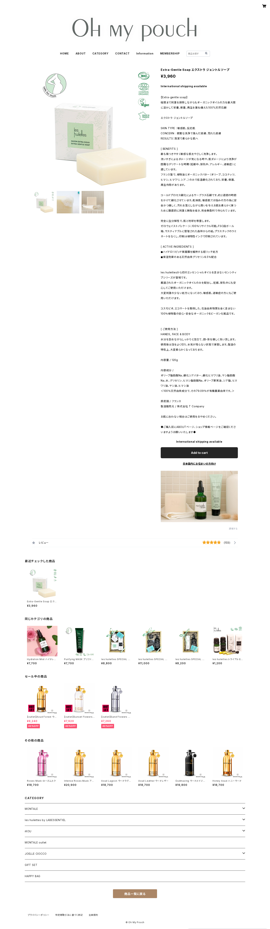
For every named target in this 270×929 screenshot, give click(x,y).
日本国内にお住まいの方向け (199, 463)
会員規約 (93, 915)
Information (145, 53)
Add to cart (199, 453)
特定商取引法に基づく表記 (69, 915)
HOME (64, 53)
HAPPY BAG (32, 876)
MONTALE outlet (35, 842)
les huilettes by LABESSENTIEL (45, 820)
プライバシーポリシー (38, 915)
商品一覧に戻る (135, 894)
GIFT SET (31, 864)
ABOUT (80, 53)
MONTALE (31, 808)
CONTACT (122, 53)
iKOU (28, 831)
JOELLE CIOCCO (35, 853)
